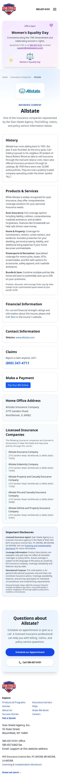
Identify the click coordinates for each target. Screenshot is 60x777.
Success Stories (10, 714)
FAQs (35, 706)
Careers (36, 714)
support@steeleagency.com (30, 48)
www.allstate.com (25, 337)
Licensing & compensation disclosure (22, 764)
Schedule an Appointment (30, 652)
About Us (7, 710)
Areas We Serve (40, 710)
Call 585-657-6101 (32, 662)
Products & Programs (13, 702)
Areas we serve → (11, 772)
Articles (6, 706)
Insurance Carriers (42, 702)
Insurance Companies (21, 77)
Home (5, 77)
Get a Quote (9, 718)
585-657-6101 (43, 9)
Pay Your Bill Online (18, 385)
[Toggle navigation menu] (55, 9)
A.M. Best (10, 316)
